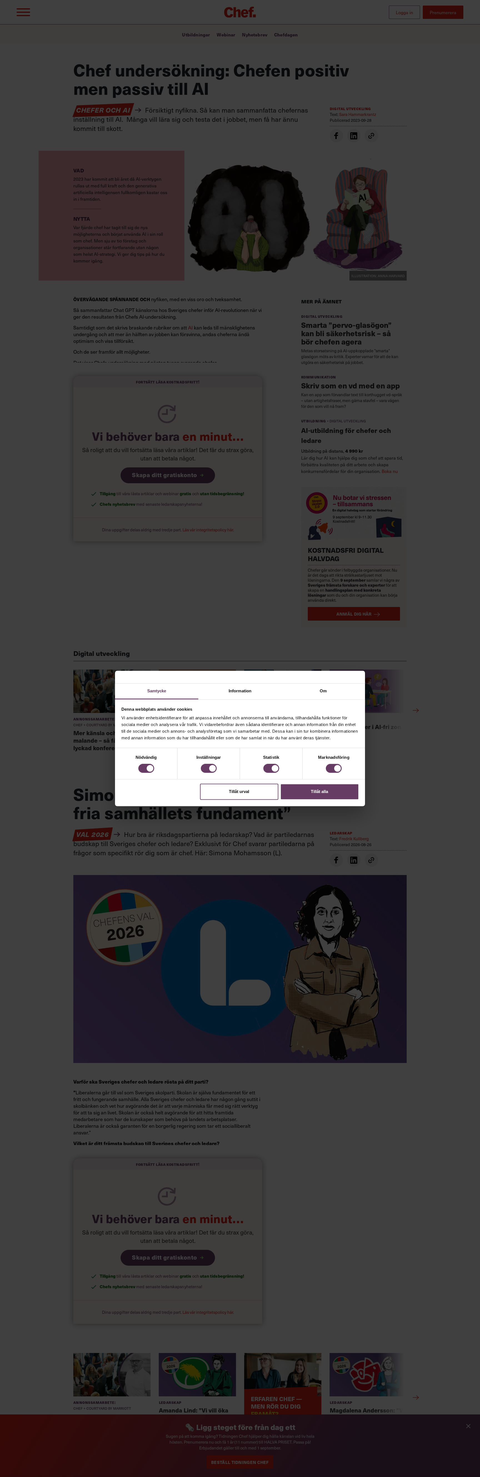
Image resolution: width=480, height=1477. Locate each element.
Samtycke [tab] (156, 690)
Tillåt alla (319, 791)
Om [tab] (323, 690)
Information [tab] (240, 690)
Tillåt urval (239, 791)
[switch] (209, 768)
